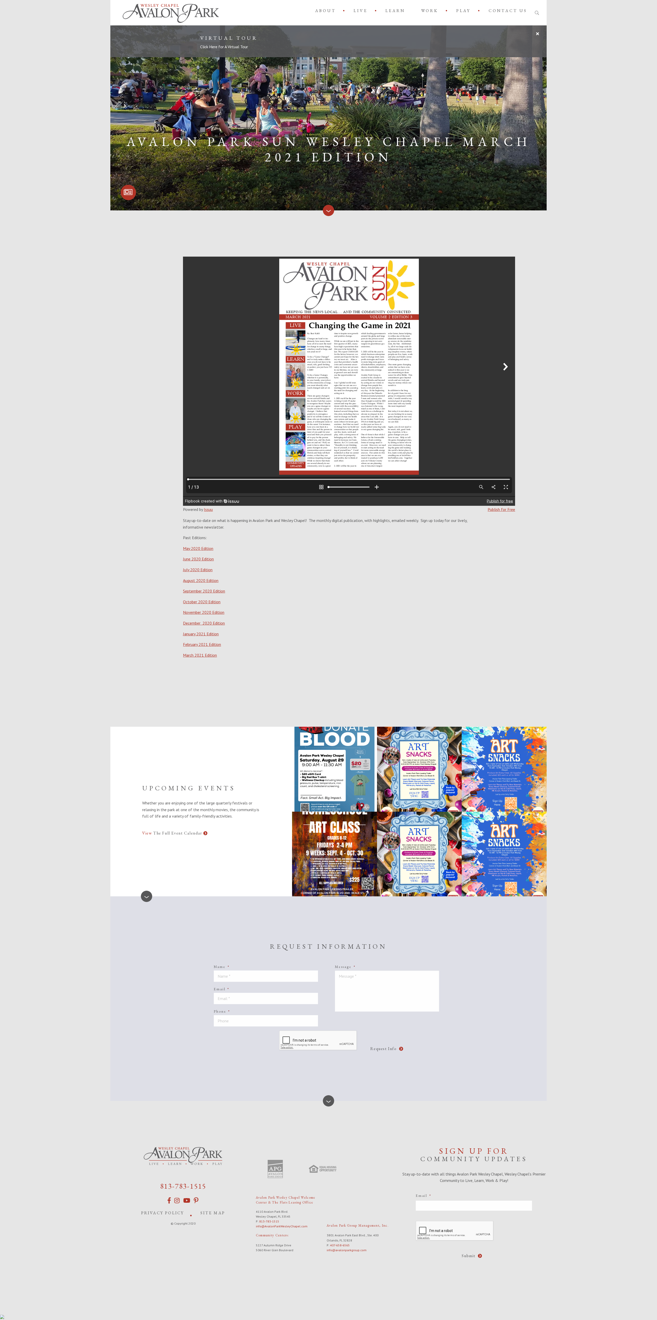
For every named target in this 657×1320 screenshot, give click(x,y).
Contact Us (508, 10)
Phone (222, 1011)
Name (221, 966)
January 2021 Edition (201, 633)
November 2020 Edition (203, 612)
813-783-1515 (183, 1186)
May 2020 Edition (198, 548)
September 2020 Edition (204, 591)
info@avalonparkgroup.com (346, 1250)
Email (221, 989)
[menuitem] (326, 11)
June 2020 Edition (198, 558)
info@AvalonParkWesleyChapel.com (281, 1226)
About (325, 10)
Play (463, 10)
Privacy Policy (162, 1213)
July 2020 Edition (197, 569)
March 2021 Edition (200, 655)
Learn (395, 10)
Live (360, 10)
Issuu (208, 509)
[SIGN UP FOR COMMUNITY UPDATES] (128, 192)
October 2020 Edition (201, 601)
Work (429, 10)
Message (345, 966)
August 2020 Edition (200, 580)
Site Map (212, 1213)
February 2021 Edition (202, 644)
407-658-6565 (340, 1245)
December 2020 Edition (204, 623)
